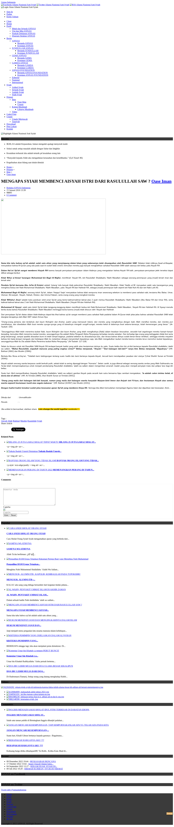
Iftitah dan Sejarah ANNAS (24, 28)
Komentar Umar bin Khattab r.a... (22, 656)
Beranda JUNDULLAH (27, 50)
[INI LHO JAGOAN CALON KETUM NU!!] (28, 694)
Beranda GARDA (25, 65)
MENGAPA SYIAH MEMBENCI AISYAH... (28, 610)
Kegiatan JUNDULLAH (28, 53)
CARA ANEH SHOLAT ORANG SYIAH (26, 533)
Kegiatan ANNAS (25, 46)
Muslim (23, 421)
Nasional (16, 80)
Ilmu (14, 99)
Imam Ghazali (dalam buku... (40, 764)
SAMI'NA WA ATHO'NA (18, 549)
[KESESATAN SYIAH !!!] (22, 699)
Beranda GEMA (24, 58)
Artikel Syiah (17, 87)
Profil (9, 26)
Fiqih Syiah (17, 95)
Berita (9, 38)
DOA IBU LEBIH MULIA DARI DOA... (26, 671)
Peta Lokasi (12, 126)
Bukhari (16, 421)
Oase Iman (11, 174)
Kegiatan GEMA (24, 60)
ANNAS (16, 41)
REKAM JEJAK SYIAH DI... (43, 766)
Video (14, 112)
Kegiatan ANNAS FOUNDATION (32, 75)
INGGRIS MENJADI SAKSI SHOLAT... (26, 715)
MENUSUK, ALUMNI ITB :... (21, 579)
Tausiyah (16, 121)
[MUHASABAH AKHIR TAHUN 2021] (28, 692)
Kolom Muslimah (19, 107)
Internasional (17, 82)
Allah (10, 421)
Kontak (10, 129)
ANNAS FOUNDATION (23, 70)
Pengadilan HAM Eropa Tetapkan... (23, 564)
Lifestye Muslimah (25, 109)
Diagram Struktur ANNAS (23, 36)
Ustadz (10, 117)
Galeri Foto (11, 114)
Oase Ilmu (21, 102)
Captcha (6, 507)
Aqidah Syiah (18, 92)
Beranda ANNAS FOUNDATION (32, 72)
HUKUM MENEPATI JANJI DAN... (24, 625)
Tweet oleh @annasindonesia (13, 790)
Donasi (170, 813)
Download (11, 124)
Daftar (9, 14)
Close (9, 21)
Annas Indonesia (8, 2)
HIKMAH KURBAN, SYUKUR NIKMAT (43, 769)
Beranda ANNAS (25, 43)
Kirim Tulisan (12, 16)
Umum (20, 104)
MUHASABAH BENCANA (43, 761)
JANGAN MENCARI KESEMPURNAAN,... (28, 730)
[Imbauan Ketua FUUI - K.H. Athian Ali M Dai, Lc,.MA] (35, 697)
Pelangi (10, 97)
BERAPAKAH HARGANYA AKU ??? (25, 745)
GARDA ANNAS (20, 63)
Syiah (9, 85)
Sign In (10, 12)
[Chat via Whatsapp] (160, 820)
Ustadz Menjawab (20, 119)
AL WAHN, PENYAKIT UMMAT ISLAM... (27, 595)
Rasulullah (32, 421)
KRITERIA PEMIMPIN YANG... (22, 641)
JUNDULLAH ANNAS (22, 48)
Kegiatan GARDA (25, 68)
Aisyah (4, 421)
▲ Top (10, 819)
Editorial (15, 77)
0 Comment (12, 195)
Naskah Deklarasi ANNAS (23, 33)
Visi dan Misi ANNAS (22, 31)
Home (9, 24)
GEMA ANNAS (19, 55)
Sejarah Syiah (18, 90)
